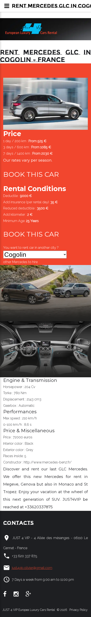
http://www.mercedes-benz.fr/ (48, 462)
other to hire (20, 262)
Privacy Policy (78, 610)
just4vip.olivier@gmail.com (32, 568)
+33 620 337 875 (24, 556)
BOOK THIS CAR (31, 174)
